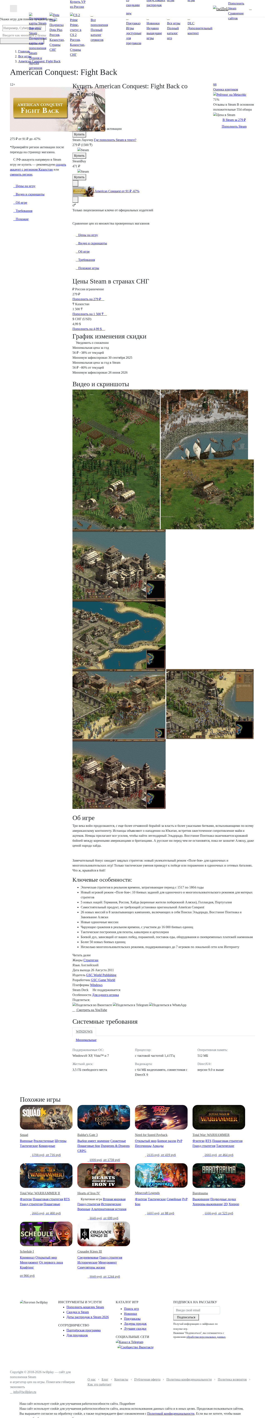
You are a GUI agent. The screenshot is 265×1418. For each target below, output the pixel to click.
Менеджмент (29, 1262)
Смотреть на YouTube (91, 1010)
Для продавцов (77, 1335)
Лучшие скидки (135, 1328)
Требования (86, 260)
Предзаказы (132, 1318)
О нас (92, 1379)
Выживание (201, 1199)
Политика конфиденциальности (189, 1379)
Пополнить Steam (234, 126)
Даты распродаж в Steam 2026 (87, 1317)
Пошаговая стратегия (227, 1141)
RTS (208, 1141)
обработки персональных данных (206, 1337)
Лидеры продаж (135, 1323)
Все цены (79, 102)
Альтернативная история (108, 1209)
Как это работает (99, 1384)
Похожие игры (88, 268)
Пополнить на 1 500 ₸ (88, 314)
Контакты (121, 1379)
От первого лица (51, 1262)
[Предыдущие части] (75, 183)
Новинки (130, 1313)
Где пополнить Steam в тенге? (115, 140)
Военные (26, 1141)
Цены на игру (88, 235)
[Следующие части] (75, 200)
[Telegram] (130, 1005)
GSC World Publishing (101, 975)
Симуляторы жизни (91, 1267)
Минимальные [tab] (86, 1040)
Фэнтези (199, 1141)
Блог (105, 1379)
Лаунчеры (79, 107)
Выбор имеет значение (93, 1141)
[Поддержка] (246, 8)
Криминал (27, 1257)
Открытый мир (146, 1141)
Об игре (84, 251)
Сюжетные (118, 1141)
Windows (96, 985)
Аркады (158, 1146)
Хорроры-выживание (208, 1204)
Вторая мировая (114, 1199)
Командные (47, 1146)
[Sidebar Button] (13, 8)
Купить (79, 134)
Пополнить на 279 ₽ (87, 299)
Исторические (111, 1204)
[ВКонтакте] (92, 1005)
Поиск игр (131, 1308)
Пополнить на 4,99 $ (87, 329)
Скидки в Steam (77, 1312)
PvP (179, 1141)
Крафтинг (27, 1267)
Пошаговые (51, 1204)
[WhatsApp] (167, 1005)
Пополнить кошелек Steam (85, 1307)
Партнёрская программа (83, 1330)
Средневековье (88, 1257)
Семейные (174, 1199)
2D (226, 1204)
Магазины (79, 112)
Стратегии (90, 960)
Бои (137, 1204)
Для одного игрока (105, 995)
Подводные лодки (223, 1199)
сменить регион (21, 174)
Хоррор (234, 1204)
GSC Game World (103, 980)
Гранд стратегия (204, 1146)
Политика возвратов (232, 1379)
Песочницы (143, 1146)
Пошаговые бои (88, 1146)
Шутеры (60, 1141)
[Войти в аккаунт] (250, 8)
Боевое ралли (166, 1141)
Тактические (29, 1146)
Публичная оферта (147, 1379)
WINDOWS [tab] (84, 1031)
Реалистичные (44, 1141)
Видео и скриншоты (92, 243)
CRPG (81, 1151)
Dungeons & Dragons (115, 1146)
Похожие (22, 219)
